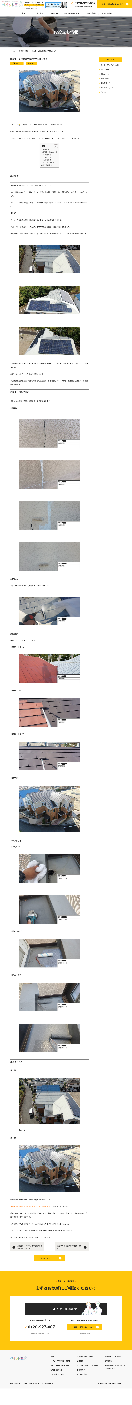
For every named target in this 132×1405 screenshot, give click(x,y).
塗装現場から (106, 83)
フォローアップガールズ (110, 65)
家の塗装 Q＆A (107, 87)
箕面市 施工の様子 (49, 152)
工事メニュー (25, 13)
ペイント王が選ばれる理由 (60, 1361)
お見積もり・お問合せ (113, 1356)
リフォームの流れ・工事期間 (87, 1365)
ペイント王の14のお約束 (60, 1365)
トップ (53, 1356)
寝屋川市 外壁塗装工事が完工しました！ (69, 1247)
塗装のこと (105, 74)
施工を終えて (47, 165)
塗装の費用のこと (107, 78)
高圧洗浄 (48, 157)
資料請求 (108, 1361)
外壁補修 (48, 155)
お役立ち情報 (91, 13)
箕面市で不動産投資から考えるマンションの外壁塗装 (30, 1206)
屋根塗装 (48, 160)
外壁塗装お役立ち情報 (85, 1356)
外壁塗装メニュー (57, 1374)
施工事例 (40, 13)
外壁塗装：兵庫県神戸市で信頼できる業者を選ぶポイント (29, 1247)
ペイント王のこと (107, 69)
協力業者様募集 (47, 1383)
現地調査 (45, 149)
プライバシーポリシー (31, 1383)
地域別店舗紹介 (56, 1370)
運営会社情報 (15, 1383)
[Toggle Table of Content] (55, 146)
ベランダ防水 (49, 162)
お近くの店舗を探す (71, 13)
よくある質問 (107, 13)
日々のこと (105, 92)
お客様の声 (54, 13)
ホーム (12, 51)
